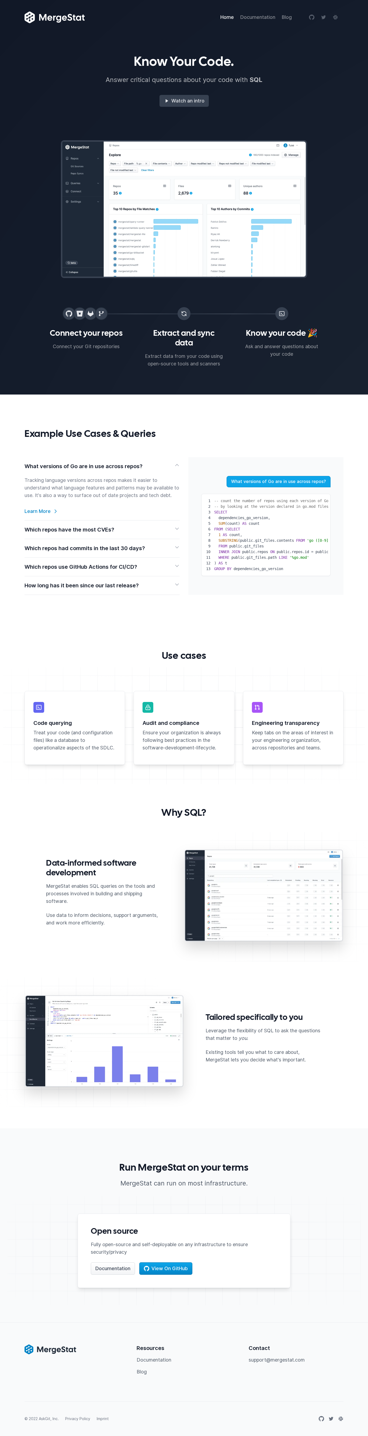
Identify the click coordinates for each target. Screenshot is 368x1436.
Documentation (257, 17)
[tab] (102, 488)
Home (227, 17)
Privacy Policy (77, 1419)
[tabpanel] (265, 526)
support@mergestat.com (277, 1360)
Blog (287, 17)
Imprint (103, 1419)
